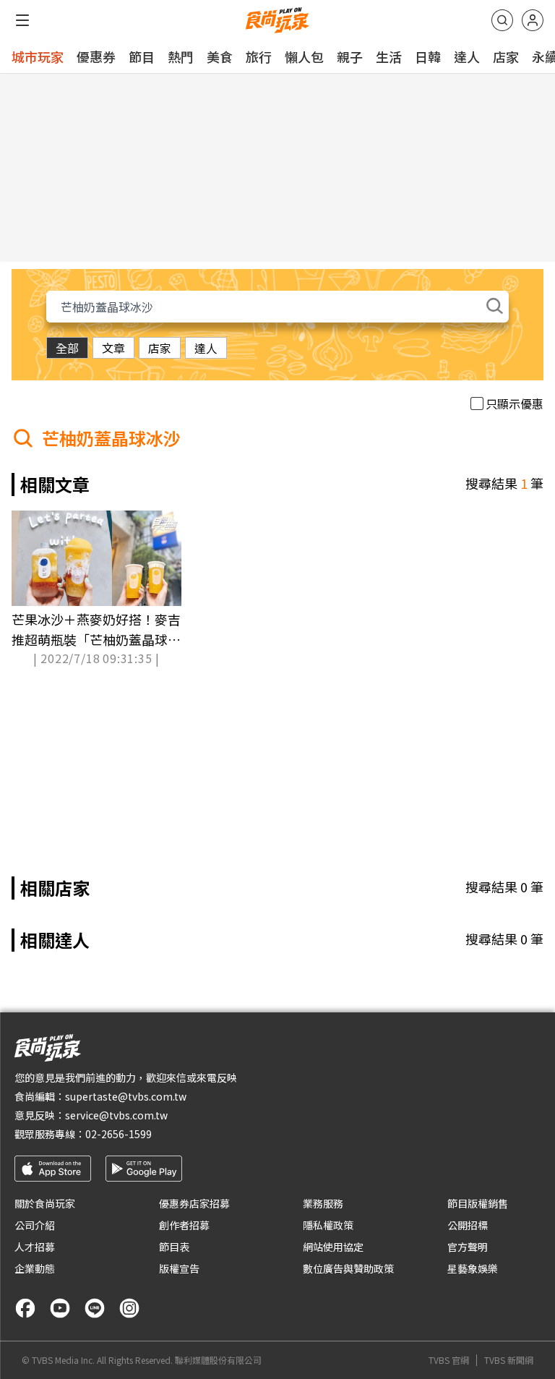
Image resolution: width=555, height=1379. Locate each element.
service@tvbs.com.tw (116, 1115)
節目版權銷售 (477, 1203)
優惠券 (96, 56)
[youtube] (60, 1308)
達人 (467, 56)
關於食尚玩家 (44, 1203)
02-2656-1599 (118, 1134)
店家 (506, 56)
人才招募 (34, 1246)
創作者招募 (184, 1225)
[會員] (532, 20)
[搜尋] (502, 20)
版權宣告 (179, 1268)
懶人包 (304, 56)
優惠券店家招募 (194, 1203)
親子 (350, 56)
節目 (142, 56)
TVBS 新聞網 (508, 1360)
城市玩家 (38, 56)
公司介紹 (34, 1225)
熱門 (181, 56)
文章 (113, 348)
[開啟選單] (22, 20)
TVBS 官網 (449, 1360)
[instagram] (129, 1308)
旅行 (259, 56)
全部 (67, 348)
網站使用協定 (333, 1246)
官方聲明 (467, 1246)
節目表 (174, 1246)
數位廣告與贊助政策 (348, 1268)
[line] (95, 1308)
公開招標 (467, 1225)
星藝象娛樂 (472, 1268)
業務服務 (323, 1203)
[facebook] (25, 1308)
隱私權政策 (328, 1225)
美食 (220, 56)
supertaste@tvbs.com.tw (125, 1096)
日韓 (428, 56)
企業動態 (34, 1268)
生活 (389, 56)
